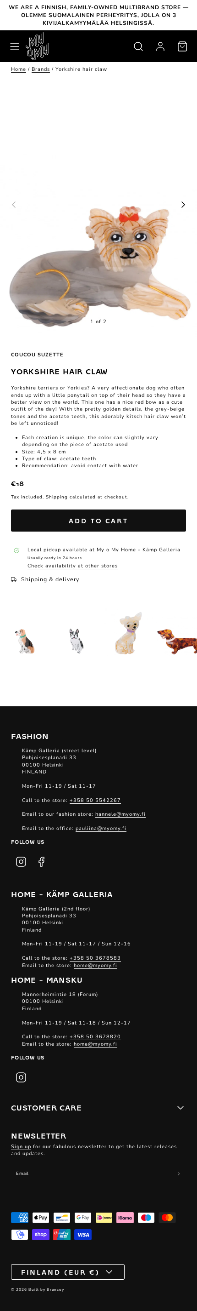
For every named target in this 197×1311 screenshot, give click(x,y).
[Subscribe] (179, 1174)
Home (18, 69)
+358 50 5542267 (95, 800)
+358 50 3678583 (95, 958)
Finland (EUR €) (60, 1272)
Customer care (46, 1107)
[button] (15, 46)
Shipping (57, 497)
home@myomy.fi (95, 965)
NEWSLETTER (38, 1135)
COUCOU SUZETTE (37, 354)
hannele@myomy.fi (120, 814)
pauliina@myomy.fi (101, 828)
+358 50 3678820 (95, 1036)
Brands (41, 69)
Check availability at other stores (72, 565)
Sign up (21, 1146)
